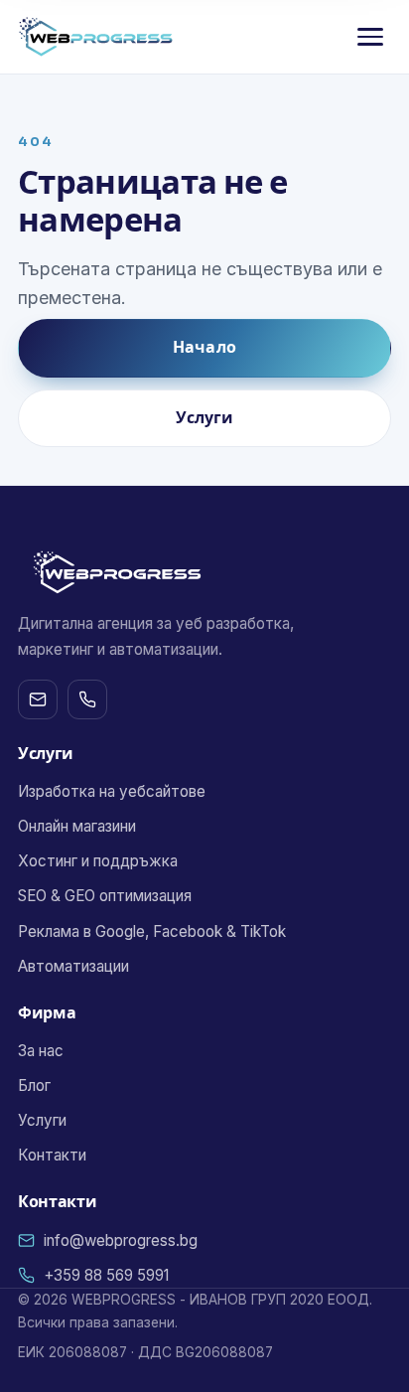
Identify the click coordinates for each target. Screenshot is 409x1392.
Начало (204, 347)
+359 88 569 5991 (106, 1275)
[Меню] (370, 37)
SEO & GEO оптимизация (105, 895)
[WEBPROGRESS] (96, 37)
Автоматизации (73, 966)
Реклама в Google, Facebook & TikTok (152, 931)
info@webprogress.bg (121, 1240)
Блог (34, 1085)
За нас (41, 1050)
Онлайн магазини (77, 826)
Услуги (205, 417)
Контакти (52, 1155)
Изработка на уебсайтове (111, 791)
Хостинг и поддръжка (98, 860)
